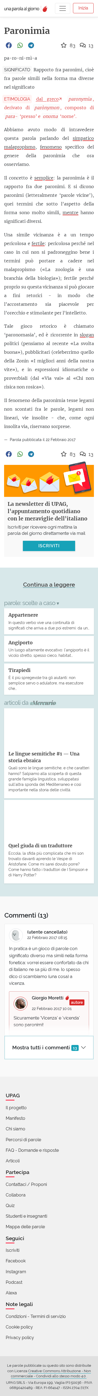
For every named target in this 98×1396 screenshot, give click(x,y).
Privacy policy (20, 1337)
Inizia (83, 8)
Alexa (11, 1292)
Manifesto (15, 1118)
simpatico (83, 138)
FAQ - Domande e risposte (32, 1150)
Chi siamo (15, 1128)
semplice (43, 178)
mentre (70, 212)
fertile (38, 243)
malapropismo (19, 147)
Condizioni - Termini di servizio (36, 1316)
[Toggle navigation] (62, 8)
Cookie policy (19, 1327)
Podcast (14, 1282)
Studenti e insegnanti (26, 1216)
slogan (87, 334)
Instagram (16, 1271)
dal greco (47, 99)
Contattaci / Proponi (26, 1184)
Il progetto (16, 1107)
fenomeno (51, 147)
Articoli (13, 1160)
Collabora (16, 1195)
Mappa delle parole (25, 1226)
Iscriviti (12, 1250)
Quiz (10, 1205)
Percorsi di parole (23, 1139)
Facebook (16, 1260)
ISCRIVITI (49, 545)
